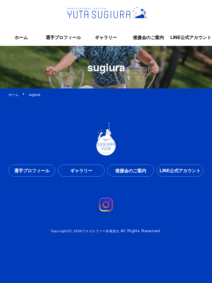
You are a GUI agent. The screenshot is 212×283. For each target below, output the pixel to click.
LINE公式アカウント (190, 37)
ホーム (21, 37)
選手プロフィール (63, 37)
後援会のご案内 (148, 37)
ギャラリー (106, 37)
